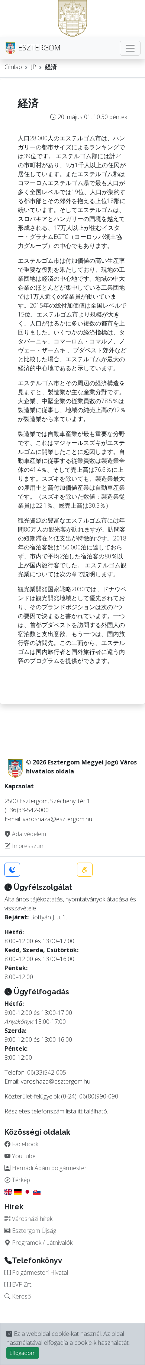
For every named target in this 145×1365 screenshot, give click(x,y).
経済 (51, 67)
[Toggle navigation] (130, 48)
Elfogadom (23, 1352)
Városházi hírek (31, 1219)
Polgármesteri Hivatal (39, 1272)
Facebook (24, 1144)
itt (80, 1111)
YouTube (23, 1156)
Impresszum (27, 846)
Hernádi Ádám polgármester (48, 1168)
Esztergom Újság (33, 1231)
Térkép (20, 1180)
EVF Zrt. (21, 1284)
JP (33, 67)
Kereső (20, 1296)
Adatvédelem (28, 834)
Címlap (13, 67)
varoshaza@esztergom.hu (55, 1081)
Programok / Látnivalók (41, 1242)
